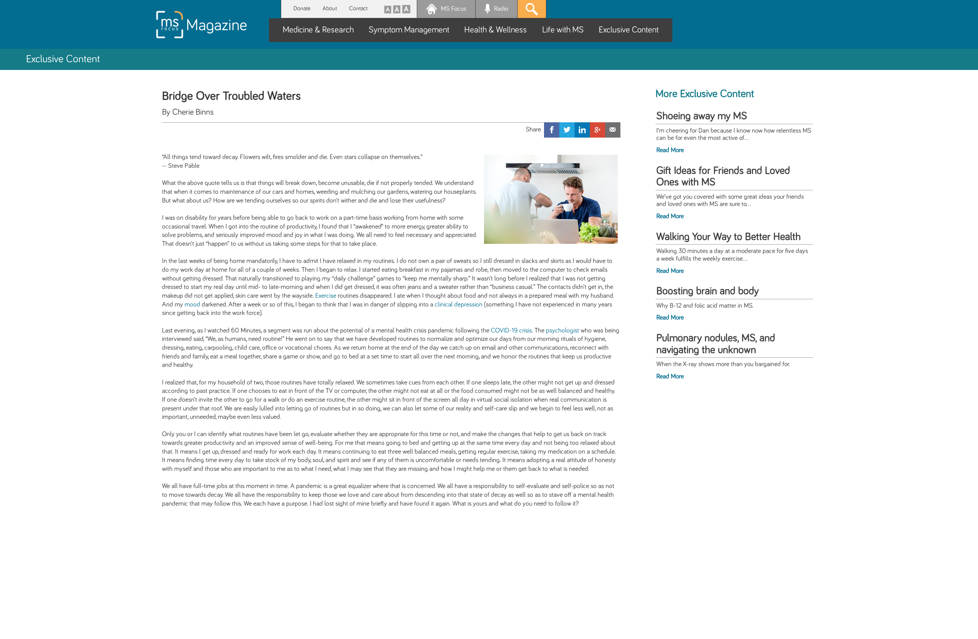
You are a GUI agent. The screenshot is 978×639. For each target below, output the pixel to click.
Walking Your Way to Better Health (728, 237)
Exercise (325, 295)
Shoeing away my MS (701, 116)
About (329, 8)
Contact (358, 8)
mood (192, 304)
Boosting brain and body (707, 291)
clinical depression (459, 304)
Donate (301, 8)
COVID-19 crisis (511, 330)
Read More (670, 150)
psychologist (562, 330)
